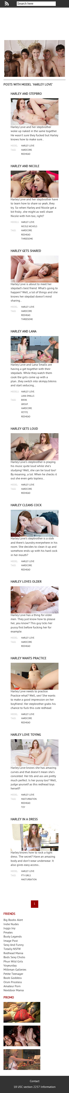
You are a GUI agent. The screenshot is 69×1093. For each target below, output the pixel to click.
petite (24, 412)
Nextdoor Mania (13, 991)
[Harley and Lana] (35, 349)
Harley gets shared (26, 251)
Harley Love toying (26, 735)
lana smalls (27, 396)
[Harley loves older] (35, 599)
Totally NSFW (12, 949)
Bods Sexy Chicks (14, 957)
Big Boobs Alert (13, 920)
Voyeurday (10, 966)
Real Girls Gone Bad (21, 1036)
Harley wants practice (28, 658)
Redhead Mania (13, 953)
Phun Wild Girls (13, 962)
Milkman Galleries (14, 970)
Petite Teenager (13, 974)
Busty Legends (12, 937)
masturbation (29, 799)
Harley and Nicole (25, 166)
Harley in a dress (24, 819)
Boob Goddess (12, 978)
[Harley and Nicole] (35, 184)
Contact (34, 1081)
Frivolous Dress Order (21, 1059)
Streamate (21, 1012)
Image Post (10, 941)
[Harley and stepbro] (35, 111)
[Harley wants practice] (35, 676)
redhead (25, 154)
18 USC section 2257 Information (35, 1087)
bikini (24, 400)
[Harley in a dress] (35, 837)
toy (23, 807)
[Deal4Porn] (34, 58)
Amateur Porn (12, 986)
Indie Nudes (11, 924)
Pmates (8, 933)
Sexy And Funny (13, 945)
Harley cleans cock (26, 505)
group (24, 404)
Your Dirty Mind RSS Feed (7, 3)
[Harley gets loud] (35, 446)
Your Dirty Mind (34, 24)
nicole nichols (29, 226)
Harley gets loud (24, 429)
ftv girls (26, 875)
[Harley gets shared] (35, 269)
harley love (27, 146)
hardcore (26, 150)
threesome (27, 239)
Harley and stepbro (26, 94)
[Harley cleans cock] (35, 523)
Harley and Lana (23, 332)
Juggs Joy (9, 928)
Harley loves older (26, 582)
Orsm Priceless (12, 982)
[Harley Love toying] (35, 752)
